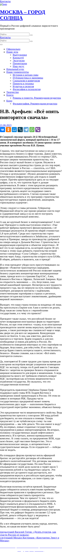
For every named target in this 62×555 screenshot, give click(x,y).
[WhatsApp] (31, 129)
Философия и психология (27, 89)
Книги (10, 95)
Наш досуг (18, 66)
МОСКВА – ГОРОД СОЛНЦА (22, 15)
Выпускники (20, 54)
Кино (9, 100)
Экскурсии (19, 60)
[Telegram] (26, 129)
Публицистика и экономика (28, 77)
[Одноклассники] (8, 129)
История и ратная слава (25, 75)
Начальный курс (15, 69)
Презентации (20, 63)
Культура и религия (23, 86)
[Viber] (37, 129)
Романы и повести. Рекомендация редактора (37, 98)
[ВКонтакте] (2, 129)
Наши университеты (17, 72)
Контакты (5, 1)
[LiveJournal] (20, 129)
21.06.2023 (5, 125)
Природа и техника (23, 83)
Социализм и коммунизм (26, 80)
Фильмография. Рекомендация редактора (35, 103)
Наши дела (12, 52)
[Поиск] (31, 35)
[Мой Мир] (14, 129)
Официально (13, 49)
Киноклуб (18, 57)
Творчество (12, 92)
